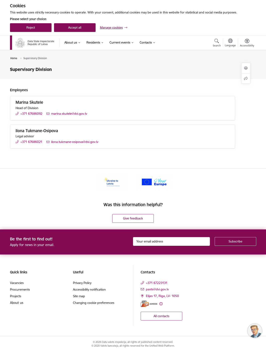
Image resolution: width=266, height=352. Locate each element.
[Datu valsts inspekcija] (34, 43)
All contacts (161, 316)
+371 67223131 (156, 283)
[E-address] (149, 303)
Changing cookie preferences (93, 303)
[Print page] (245, 68)
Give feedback (133, 218)
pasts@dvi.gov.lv (157, 289)
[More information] (161, 303)
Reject (30, 27)
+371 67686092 (31, 114)
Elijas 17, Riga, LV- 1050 (162, 296)
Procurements (20, 289)
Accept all (74, 27)
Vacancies (17, 283)
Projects (15, 296)
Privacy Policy (82, 283)
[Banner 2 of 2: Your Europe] (154, 182)
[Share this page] (245, 78)
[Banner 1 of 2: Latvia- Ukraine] (112, 182)
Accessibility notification (89, 289)
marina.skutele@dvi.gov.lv (69, 114)
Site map (79, 296)
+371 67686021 (31, 142)
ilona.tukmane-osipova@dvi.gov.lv (74, 142)
